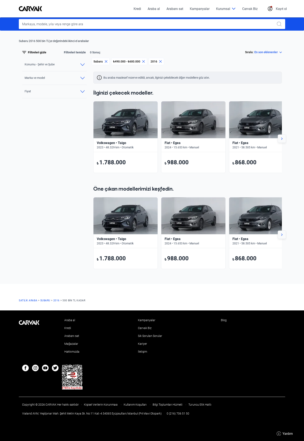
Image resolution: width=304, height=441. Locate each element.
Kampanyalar (199, 9)
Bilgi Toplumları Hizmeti (167, 404)
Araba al (154, 9)
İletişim (142, 351)
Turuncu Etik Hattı (199, 404)
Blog (224, 320)
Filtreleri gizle (37, 52)
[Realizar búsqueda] (280, 24)
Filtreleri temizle (75, 52)
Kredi (137, 9)
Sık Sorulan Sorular (150, 336)
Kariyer (142, 343)
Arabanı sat (174, 9)
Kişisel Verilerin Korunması (100, 404)
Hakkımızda (71, 351)
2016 (154, 61)
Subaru (98, 61)
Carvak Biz (250, 9)
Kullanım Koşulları (135, 404)
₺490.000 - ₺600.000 (126, 61)
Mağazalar (71, 343)
